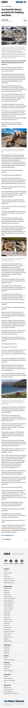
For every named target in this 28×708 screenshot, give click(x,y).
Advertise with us (7, 687)
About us (6, 575)
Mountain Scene (7, 629)
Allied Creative (7, 666)
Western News (7, 614)
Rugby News (6, 653)
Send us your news (8, 573)
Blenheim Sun (7, 590)
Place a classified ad (8, 691)
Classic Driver (7, 649)
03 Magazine (6, 651)
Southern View (7, 616)
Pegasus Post (6, 612)
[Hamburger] (25, 2)
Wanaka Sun (6, 625)
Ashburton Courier (8, 619)
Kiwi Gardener (7, 647)
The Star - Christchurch (9, 608)
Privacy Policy (7, 576)
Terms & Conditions (8, 678)
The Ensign (6, 639)
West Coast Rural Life (8, 600)
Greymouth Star (7, 594)
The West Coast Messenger (9, 598)
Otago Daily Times (8, 588)
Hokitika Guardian (8, 596)
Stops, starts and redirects (9, 680)
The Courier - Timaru (8, 621)
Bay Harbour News (8, 610)
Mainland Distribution (8, 670)
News (2, 6)
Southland (8, 6)
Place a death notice (8, 689)
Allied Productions (8, 664)
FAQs (5, 682)
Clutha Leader (7, 635)
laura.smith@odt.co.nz (7, 535)
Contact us (6, 571)
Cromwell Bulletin (8, 627)
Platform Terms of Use (8, 578)
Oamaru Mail (6, 623)
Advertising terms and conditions (11, 693)
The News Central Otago (9, 631)
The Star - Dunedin (8, 633)
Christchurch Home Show (9, 659)
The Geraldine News (8, 606)
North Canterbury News (9, 602)
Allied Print (6, 668)
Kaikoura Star (7, 592)
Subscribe (19, 2)
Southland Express (8, 641)
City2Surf (6, 658)
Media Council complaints (9, 580)
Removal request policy (9, 582)
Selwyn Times (7, 617)
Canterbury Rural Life (8, 604)
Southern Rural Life (8, 637)
